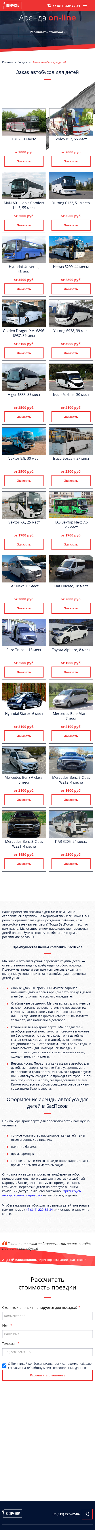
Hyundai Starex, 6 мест (24, 713)
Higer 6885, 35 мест (24, 394)
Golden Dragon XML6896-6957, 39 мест (24, 333)
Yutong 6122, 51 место (71, 202)
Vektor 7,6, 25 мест (24, 522)
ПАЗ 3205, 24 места (71, 841)
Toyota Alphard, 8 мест (71, 649)
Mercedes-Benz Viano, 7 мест (71, 716)
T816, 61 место (24, 139)
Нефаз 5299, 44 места (71, 266)
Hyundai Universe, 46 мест (24, 269)
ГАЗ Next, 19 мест (24, 586)
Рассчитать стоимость (47, 32)
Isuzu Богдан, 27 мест (71, 458)
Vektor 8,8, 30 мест (24, 458)
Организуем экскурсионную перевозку (41, 1193)
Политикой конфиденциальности (36, 1363)
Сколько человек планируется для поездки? (40, 1307)
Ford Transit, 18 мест (24, 649)
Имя (6, 1325)
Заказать (24, 161)
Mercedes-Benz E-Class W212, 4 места (71, 780)
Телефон (9, 1343)
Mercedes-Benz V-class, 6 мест (24, 780)
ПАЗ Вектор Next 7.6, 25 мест (71, 524)
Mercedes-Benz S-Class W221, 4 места (24, 844)
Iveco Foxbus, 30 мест (71, 394)
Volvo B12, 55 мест (71, 139)
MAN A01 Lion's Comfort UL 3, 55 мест (24, 205)
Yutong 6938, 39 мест (71, 330)
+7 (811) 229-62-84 (66, 6)
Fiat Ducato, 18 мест (71, 586)
